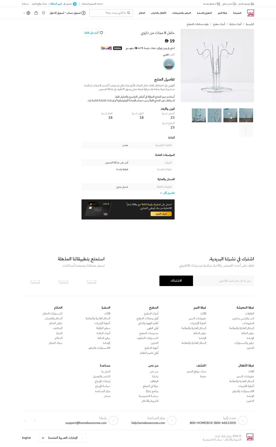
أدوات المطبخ (151, 313)
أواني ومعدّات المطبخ (147, 318)
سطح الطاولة (103, 328)
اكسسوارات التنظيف (147, 338)
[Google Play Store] (63, 282)
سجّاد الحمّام (55, 343)
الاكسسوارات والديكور (99, 348)
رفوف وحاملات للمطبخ (198, 24)
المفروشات (248, 323)
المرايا (59, 333)
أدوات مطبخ (219, 24)
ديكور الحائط (247, 333)
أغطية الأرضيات (198, 323)
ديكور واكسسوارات (244, 343)
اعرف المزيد (161, 214)
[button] (43, 13)
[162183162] (169, 64)
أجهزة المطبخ (151, 348)
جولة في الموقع (150, 386)
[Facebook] (34, 420)
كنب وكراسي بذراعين (243, 318)
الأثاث (203, 313)
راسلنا (155, 376)
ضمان (107, 396)
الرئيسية (250, 24)
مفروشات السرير (197, 318)
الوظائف (154, 381)
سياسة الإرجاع (102, 386)
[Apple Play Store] (91, 282)
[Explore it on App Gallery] (35, 282)
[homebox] (249, 13)
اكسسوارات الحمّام (52, 313)
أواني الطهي (152, 328)
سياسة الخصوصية (148, 396)
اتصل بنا (105, 371)
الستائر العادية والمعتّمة (194, 328)
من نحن (154, 371)
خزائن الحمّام (55, 323)
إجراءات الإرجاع (102, 381)
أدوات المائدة (103, 333)
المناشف (57, 328)
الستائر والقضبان (53, 318)
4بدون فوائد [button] (163, 48)
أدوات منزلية (235, 24)
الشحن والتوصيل (101, 376)
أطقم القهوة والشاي (148, 323)
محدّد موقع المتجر (196, 371)
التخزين (250, 348)
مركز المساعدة (102, 391)
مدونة (203, 376)
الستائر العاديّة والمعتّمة (241, 328)
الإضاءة (250, 338)
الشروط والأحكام (150, 401)
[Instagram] (24, 420)
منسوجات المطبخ (148, 333)
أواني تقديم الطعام (149, 353)
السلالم (58, 338)
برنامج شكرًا (152, 391)
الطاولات (249, 313)
